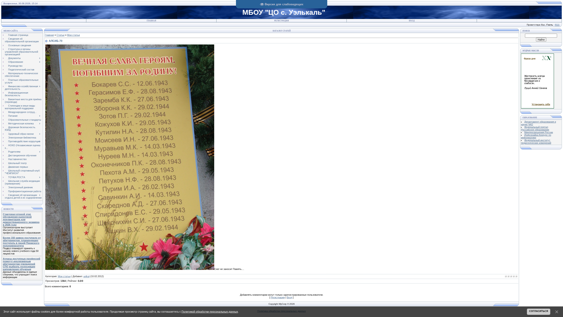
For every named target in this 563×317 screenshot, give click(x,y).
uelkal (86, 276)
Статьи (60, 35)
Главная (151, 21)
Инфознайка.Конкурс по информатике (536, 136)
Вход (412, 21)
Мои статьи (73, 35)
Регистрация (281, 21)
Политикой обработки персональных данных (209, 311)
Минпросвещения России (538, 132)
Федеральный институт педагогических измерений (536, 141)
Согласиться (538, 311)
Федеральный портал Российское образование (535, 128)
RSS (557, 25)
